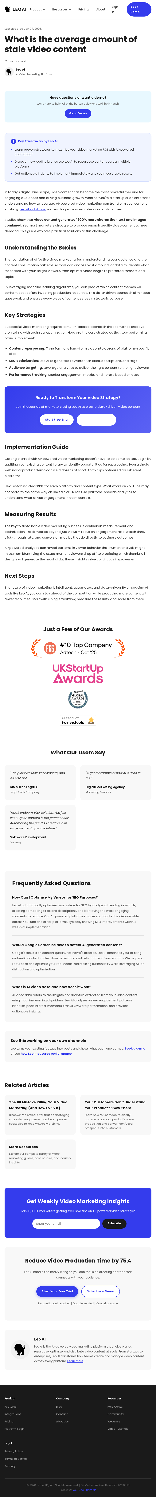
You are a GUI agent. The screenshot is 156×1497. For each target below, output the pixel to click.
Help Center (115, 1407)
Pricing (83, 9)
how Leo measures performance (46, 1053)
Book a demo (135, 1048)
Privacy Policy (14, 1451)
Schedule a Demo (100, 1291)
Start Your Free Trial (57, 1291)
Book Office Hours (96, 419)
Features (11, 1407)
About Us (62, 1421)
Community (115, 1414)
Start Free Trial (56, 419)
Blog (59, 1407)
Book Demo (135, 9)
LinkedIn (91, 1490)
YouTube (78, 1490)
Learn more (75, 1361)
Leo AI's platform (33, 209)
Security (10, 1466)
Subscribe (114, 1223)
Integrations (13, 1414)
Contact (62, 1414)
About (100, 9)
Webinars (113, 1421)
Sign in (114, 9)
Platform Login (15, 1429)
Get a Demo (78, 113)
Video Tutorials (117, 1429)
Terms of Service (16, 1459)
